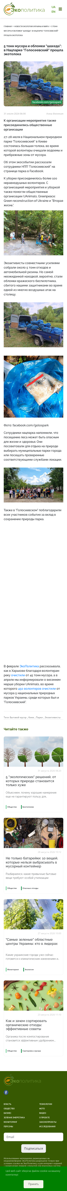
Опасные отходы (30, 888)
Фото (42, 1109)
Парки (39, 717)
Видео (42, 1113)
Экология (29, 969)
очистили (18, 675)
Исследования (47, 1127)
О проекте (44, 1118)
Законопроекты (47, 1122)
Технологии (45, 1104)
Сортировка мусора (32, 1050)
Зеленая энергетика (14, 1118)
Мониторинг (10, 1122)
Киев (31, 717)
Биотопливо (28, 807)
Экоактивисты (52, 717)
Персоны (8, 1127)
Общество (9, 1109)
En (53, 11)
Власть (7, 1104)
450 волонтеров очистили (37, 688)
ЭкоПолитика (29, 666)
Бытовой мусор (18, 717)
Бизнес (7, 1113)
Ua (53, 7)
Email (10, 1136)
